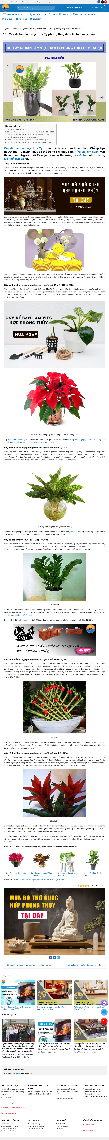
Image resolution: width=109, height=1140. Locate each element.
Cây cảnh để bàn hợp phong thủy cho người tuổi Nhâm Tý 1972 (28, 140)
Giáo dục (8, 19)
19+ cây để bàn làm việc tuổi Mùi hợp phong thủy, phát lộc (28, 965)
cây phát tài (93, 440)
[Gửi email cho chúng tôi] (102, 2)
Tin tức (14, 29)
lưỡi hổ (9, 158)
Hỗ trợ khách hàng (28, 2)
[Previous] (6, 863)
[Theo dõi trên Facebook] (98, 2)
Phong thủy (23, 29)
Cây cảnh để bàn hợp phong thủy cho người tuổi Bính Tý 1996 (28, 134)
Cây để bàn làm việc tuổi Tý (23, 148)
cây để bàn (80, 155)
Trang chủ (5, 29)
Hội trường (80, 14)
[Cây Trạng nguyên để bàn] (16, 860)
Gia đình (94, 14)
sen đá (19, 158)
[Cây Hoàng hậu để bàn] (93, 860)
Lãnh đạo (65, 14)
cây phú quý (11, 442)
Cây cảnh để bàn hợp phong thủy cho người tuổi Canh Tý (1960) (29, 142)
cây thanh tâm (75, 532)
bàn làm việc (15, 440)
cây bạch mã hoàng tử (46, 442)
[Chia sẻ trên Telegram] (58, 957)
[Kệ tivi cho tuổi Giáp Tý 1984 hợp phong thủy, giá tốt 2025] (91, 992)
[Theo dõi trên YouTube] (105, 2)
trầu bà (80, 151)
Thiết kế (10, 2)
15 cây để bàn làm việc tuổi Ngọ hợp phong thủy (84, 965)
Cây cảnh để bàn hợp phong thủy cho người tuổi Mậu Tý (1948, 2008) (30, 132)
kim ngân (92, 151)
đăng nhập (15, 1073)
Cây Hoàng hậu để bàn (93, 873)
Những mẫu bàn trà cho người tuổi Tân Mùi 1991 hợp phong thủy (89, 1045)
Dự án (17, 2)
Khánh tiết (37, 19)
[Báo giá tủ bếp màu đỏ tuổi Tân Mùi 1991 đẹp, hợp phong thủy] (54, 992)
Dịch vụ (4, 2)
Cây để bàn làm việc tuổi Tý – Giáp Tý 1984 (22, 137)
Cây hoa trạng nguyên (79, 440)
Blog (38, 2)
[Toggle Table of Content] (51, 126)
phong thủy (37, 292)
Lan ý (100, 155)
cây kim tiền (32, 442)
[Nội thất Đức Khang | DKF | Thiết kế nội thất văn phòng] (8, 8)
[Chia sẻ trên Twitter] (54, 957)
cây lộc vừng (22, 442)
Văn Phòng (36, 14)
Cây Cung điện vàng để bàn (41, 873)
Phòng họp (51, 14)
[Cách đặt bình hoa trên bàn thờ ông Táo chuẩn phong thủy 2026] (18, 992)
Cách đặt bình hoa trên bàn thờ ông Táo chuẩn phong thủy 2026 (54, 1045)
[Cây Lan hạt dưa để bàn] (67, 860)
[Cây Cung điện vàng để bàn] (41, 860)
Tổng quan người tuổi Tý (15, 129)
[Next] (103, 863)
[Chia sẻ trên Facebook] (50, 957)
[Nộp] (53, 8)
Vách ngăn (22, 19)
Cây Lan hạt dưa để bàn (67, 873)
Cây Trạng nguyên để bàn (16, 873)
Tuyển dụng (46, 2)
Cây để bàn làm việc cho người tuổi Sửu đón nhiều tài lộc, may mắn (38, 880)
